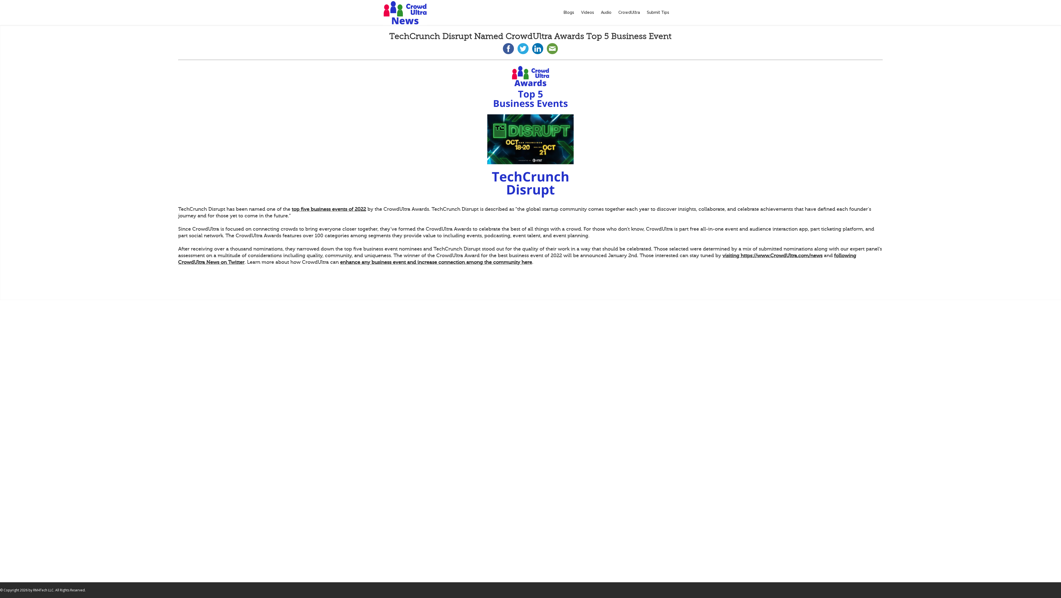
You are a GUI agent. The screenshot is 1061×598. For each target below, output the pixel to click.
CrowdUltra (629, 12)
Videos (587, 12)
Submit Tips (658, 12)
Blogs (569, 12)
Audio (606, 12)
